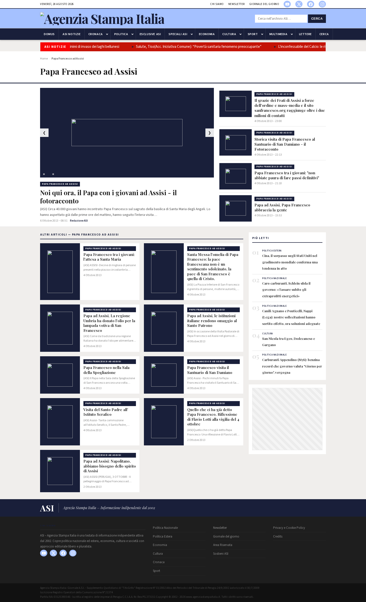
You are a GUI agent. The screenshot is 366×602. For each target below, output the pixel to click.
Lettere (305, 34)
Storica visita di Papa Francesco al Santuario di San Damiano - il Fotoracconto (284, 144)
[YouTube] (287, 4)
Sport (253, 34)
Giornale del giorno (264, 4)
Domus (49, 34)
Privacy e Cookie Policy (289, 528)
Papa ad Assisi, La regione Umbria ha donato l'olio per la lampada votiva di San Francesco (109, 323)
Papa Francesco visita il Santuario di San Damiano (209, 370)
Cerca (317, 18)
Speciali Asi (178, 34)
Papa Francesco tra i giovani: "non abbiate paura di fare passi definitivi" (286, 175)
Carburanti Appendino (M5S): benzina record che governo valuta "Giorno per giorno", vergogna (292, 366)
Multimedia (278, 34)
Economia (207, 34)
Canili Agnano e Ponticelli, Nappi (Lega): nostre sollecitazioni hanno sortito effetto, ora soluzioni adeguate (291, 317)
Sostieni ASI (220, 553)
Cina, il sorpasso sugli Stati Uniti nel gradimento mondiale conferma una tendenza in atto (290, 261)
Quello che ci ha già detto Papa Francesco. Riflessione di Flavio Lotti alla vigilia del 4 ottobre (213, 417)
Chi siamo (217, 4)
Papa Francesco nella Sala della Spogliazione (106, 370)
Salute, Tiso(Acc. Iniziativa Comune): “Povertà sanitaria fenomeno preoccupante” (193, 46)
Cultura (229, 34)
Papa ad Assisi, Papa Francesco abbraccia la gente (282, 207)
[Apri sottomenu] (107, 34)
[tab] (44, 174)
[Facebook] (310, 4)
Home (44, 59)
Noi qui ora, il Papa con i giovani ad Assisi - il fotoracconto (108, 197)
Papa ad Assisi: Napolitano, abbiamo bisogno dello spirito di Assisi (109, 466)
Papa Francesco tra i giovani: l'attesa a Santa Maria (109, 257)
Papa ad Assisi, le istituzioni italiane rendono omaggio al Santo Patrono (212, 320)
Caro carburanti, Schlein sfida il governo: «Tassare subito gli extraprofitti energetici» (286, 289)
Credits (277, 536)
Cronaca (95, 34)
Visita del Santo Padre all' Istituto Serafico (105, 412)
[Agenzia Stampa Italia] (102, 18)
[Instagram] (322, 4)
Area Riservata (222, 545)
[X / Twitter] (299, 4)
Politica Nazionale (165, 528)
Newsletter (236, 4)
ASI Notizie (71, 34)
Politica (121, 34)
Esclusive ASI (150, 34)
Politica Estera (162, 536)
